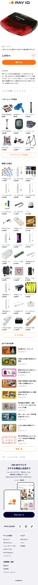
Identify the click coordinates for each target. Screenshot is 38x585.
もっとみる (19, 335)
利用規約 (22, 546)
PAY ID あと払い (7, 543)
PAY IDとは (6, 539)
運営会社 (5, 565)
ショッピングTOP (12, 457)
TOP (3, 457)
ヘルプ (22, 543)
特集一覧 (19, 449)
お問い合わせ (24, 539)
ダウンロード (19, 515)
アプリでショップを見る (19, 155)
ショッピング (7, 556)
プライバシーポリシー (9, 572)
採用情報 (5, 569)
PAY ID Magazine (8, 552)
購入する (19, 62)
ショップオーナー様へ (9, 546)
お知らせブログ (7, 549)
